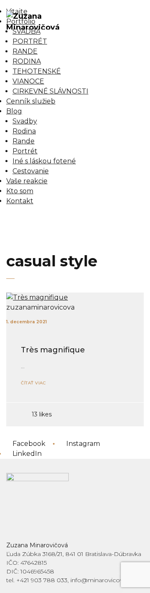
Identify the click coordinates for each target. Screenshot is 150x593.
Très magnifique (53, 349)
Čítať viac (33, 383)
